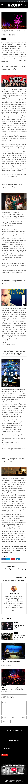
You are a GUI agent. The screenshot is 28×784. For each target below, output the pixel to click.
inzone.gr (13, 781)
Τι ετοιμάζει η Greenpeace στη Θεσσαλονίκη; (14, 580)
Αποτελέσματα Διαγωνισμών (15, 780)
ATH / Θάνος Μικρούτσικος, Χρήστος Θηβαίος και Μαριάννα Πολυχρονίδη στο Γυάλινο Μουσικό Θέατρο (12, 689)
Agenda (3, 38)
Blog (7, 780)
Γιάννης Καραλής (12, 38)
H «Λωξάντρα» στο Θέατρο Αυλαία (10, 661)
